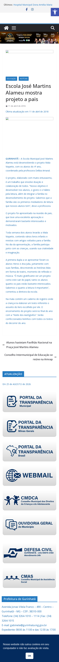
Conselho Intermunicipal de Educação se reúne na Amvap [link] (28, 357)
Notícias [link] (23, 79)
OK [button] (29, 656)
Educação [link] (11, 79)
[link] (55, 12)
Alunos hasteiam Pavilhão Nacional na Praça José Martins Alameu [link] (29, 345)
